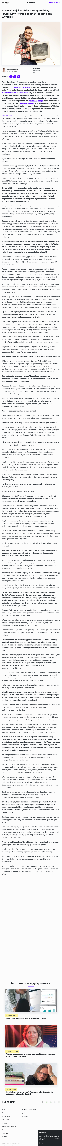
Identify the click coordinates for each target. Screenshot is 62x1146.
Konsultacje (5, 1123)
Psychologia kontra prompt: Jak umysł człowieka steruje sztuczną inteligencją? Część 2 (29, 1093)
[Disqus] (31, 955)
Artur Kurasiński (12, 69)
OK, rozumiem (44, 1143)
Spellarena (25, 1113)
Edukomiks (25, 1116)
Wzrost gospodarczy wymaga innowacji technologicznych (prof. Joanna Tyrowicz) (30, 1055)
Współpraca (6, 1116)
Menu (3, 3)
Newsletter (5, 1120)
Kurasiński (30, 2)
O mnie (4, 1113)
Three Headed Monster (29, 1109)
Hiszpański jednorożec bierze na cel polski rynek (26, 1018)
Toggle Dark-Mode (7, 2)
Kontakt (4, 1137)
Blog (3, 1109)
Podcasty (5, 1133)
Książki (4, 1130)
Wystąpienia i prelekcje (9, 1126)
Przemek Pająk (8, 116)
